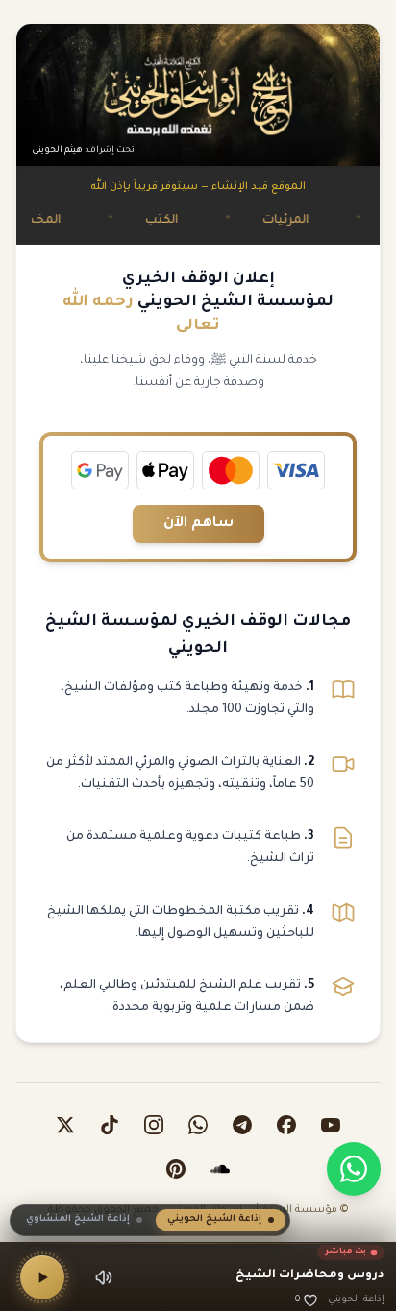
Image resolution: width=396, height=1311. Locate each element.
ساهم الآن (198, 524)
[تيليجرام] (242, 1125)
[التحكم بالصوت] (104, 1277)
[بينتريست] (176, 1169)
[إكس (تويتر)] (65, 1125)
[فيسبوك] (286, 1125)
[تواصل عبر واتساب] (354, 1169)
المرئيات (310, 220)
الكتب (186, 220)
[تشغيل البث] (42, 1277)
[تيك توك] (109, 1125)
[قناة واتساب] (198, 1125)
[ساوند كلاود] (220, 1169)
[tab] (220, 1220)
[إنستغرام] (154, 1125)
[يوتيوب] (330, 1125)
